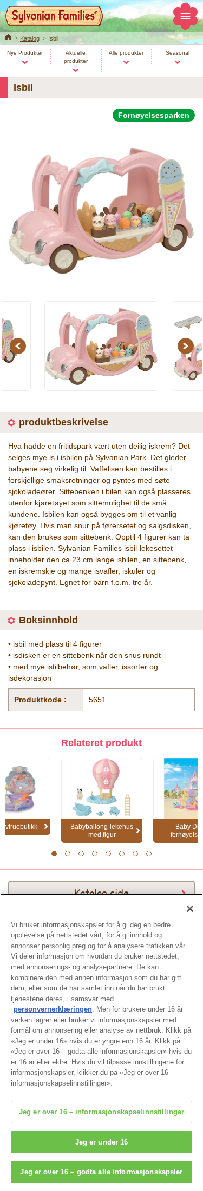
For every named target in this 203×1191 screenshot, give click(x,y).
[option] (101, 205)
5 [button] (108, 853)
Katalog (30, 38)
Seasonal (177, 53)
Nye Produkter (25, 53)
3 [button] (81, 853)
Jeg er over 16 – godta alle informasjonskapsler (101, 1172)
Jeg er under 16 (101, 1142)
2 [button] (68, 853)
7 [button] (135, 853)
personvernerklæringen (53, 1009)
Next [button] (187, 346)
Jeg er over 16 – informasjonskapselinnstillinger (101, 1112)
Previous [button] (19, 346)
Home (8, 36)
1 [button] (54, 853)
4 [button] (95, 853)
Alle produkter (126, 53)
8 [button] (149, 853)
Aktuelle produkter (76, 57)
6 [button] (122, 853)
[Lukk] (190, 909)
